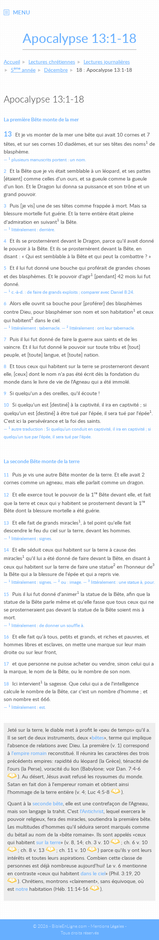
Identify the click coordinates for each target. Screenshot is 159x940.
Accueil (12, 62)
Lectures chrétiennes (51, 62)
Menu (21, 13)
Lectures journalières (107, 62)
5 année (23, 70)
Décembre (56, 70)
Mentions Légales (107, 926)
